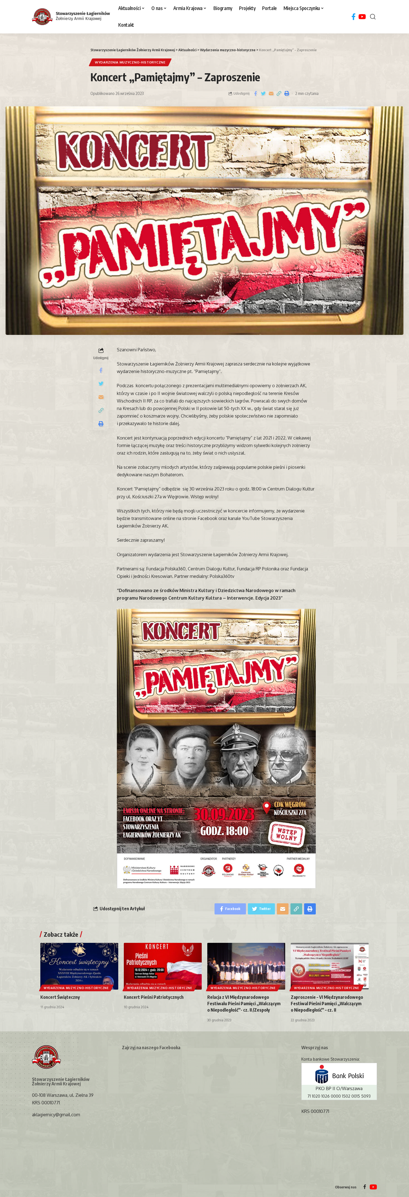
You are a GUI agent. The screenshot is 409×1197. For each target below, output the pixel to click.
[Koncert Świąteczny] (79, 966)
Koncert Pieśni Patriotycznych (154, 997)
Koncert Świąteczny (60, 997)
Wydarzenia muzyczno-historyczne (130, 62)
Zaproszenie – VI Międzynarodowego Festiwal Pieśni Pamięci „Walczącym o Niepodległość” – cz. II (327, 1003)
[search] (373, 16)
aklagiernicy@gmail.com (56, 1114)
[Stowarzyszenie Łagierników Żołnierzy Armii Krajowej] (71, 16)
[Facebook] (353, 17)
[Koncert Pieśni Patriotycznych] (163, 966)
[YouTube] (362, 17)
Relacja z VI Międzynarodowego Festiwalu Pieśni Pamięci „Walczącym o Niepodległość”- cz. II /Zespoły (243, 1003)
